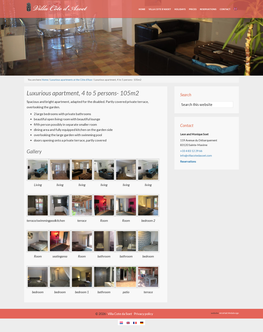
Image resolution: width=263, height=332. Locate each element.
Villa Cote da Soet (120, 314)
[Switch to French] (135, 322)
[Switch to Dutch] (121, 322)
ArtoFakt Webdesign (229, 313)
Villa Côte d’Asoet (56, 7)
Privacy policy (143, 314)
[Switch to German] (141, 322)
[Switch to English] (128, 322)
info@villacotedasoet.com (196, 155)
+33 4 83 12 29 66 (191, 150)
